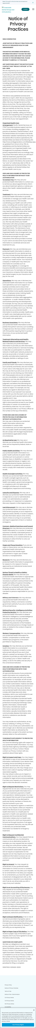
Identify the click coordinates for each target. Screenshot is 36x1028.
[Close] (34, 1010)
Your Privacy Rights (18, 1025)
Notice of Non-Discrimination (12, 994)
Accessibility (8, 1007)
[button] (33, 9)
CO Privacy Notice (9, 1000)
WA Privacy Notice (9, 1004)
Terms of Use (8, 991)
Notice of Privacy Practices (11, 988)
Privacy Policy (8, 985)
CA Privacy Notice (9, 997)
